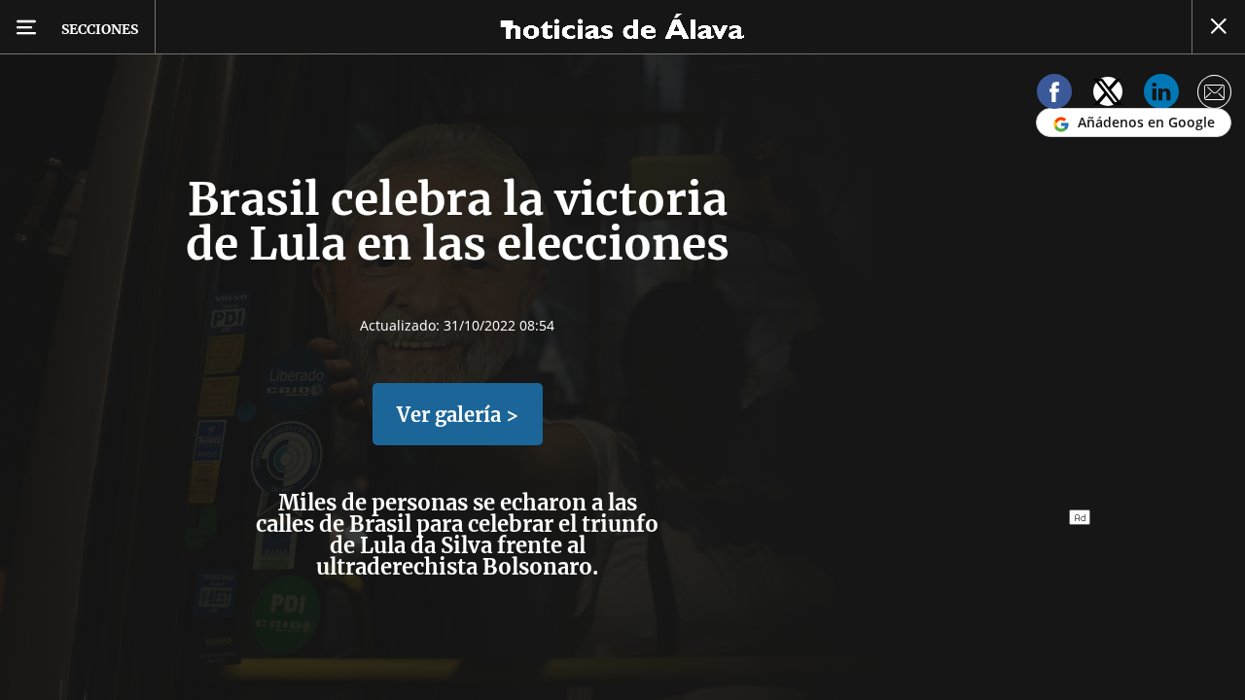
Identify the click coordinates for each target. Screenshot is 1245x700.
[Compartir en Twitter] (1107, 95)
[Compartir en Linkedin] (1161, 95)
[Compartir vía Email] (1214, 95)
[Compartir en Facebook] (1054, 95)
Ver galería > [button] (457, 414)
